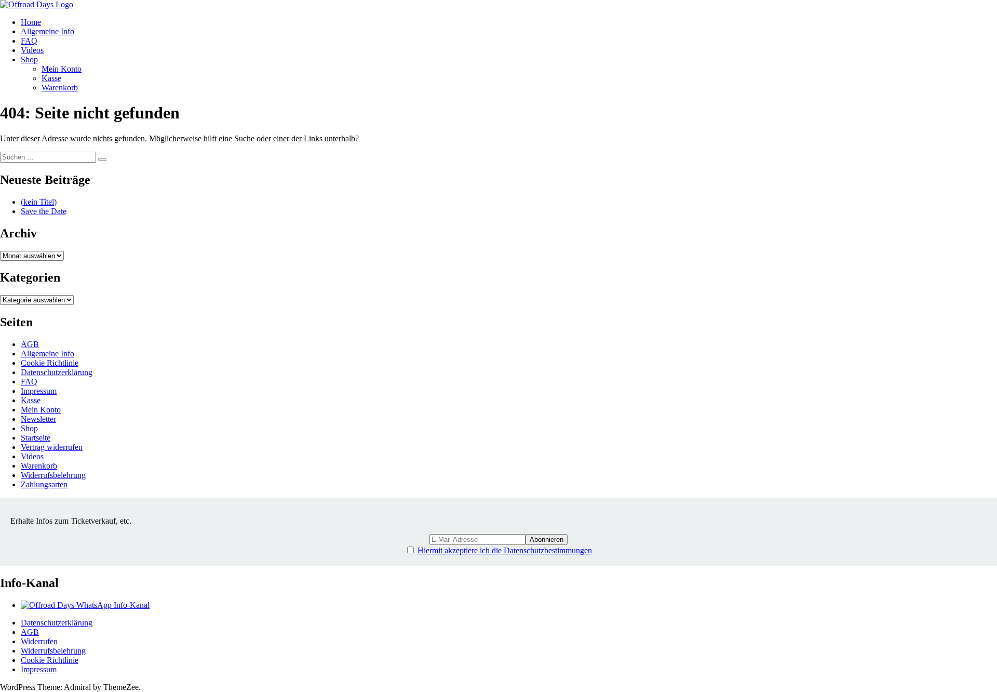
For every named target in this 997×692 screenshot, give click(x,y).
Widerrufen (39, 641)
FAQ (29, 40)
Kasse (51, 78)
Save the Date (43, 211)
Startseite (35, 437)
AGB (30, 344)
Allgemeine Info (47, 31)
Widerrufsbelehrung (53, 475)
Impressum (39, 391)
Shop (29, 59)
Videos (32, 50)
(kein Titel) (39, 201)
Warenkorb (60, 87)
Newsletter (38, 419)
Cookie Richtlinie (49, 362)
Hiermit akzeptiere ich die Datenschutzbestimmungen (504, 550)
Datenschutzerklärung (56, 372)
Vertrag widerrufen (52, 447)
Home (31, 22)
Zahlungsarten (44, 484)
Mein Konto (62, 68)
